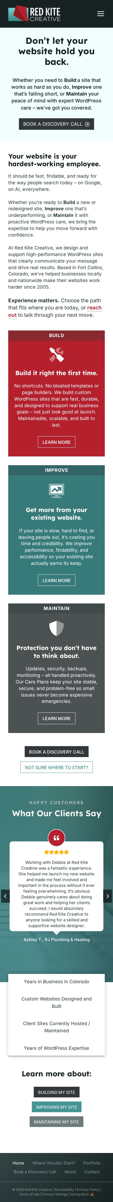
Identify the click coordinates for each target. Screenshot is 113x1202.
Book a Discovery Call (35, 1171)
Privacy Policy (88, 1189)
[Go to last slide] (5, 896)
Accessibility (64, 1189)
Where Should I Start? (53, 1163)
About (70, 1171)
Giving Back (79, 1194)
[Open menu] (98, 14)
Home (18, 1163)
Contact (92, 1171)
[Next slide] (107, 896)
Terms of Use (29, 1194)
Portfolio (91, 1163)
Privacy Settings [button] (55, 1194)
